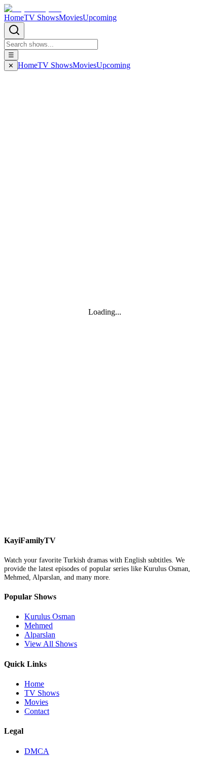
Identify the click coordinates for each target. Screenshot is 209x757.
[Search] (14, 30)
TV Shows (41, 17)
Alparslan (39, 634)
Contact (36, 711)
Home (14, 17)
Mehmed (38, 625)
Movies (71, 17)
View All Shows (50, 643)
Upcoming (100, 17)
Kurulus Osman (49, 616)
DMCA (36, 751)
